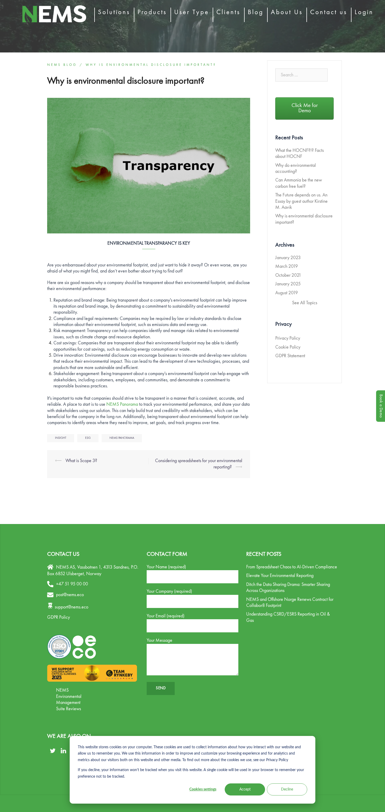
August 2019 (286, 293)
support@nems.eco (71, 607)
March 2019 (286, 266)
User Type (191, 12)
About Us (287, 12)
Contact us (328, 12)
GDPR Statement (290, 356)
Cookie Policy (287, 347)
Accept (245, 789)
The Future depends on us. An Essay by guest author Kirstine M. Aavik (301, 201)
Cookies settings (202, 789)
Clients (228, 12)
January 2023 (288, 257)
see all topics (304, 303)
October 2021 (288, 275)
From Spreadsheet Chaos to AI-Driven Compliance (291, 567)
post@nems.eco (70, 594)
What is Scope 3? (81, 460)
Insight (60, 438)
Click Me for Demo (305, 108)
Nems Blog (62, 65)
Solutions (114, 12)
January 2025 (288, 284)
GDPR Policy (58, 617)
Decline (287, 789)
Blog (255, 12)
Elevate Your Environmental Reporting (280, 575)
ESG (88, 438)
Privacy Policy (287, 338)
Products (152, 12)
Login (364, 12)
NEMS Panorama (122, 404)
